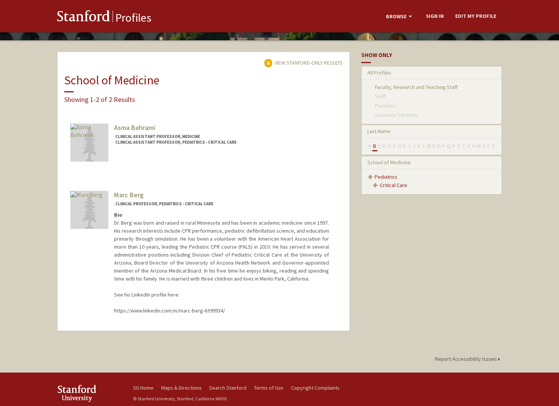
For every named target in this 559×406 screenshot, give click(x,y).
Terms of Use (268, 387)
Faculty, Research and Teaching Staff (416, 87)
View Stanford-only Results (308, 62)
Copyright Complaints (315, 387)
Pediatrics (386, 176)
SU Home (143, 387)
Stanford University (89, 393)
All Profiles (379, 72)
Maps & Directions (181, 387)
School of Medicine (389, 162)
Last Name (379, 131)
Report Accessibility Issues (466, 358)
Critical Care (393, 185)
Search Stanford (227, 387)
